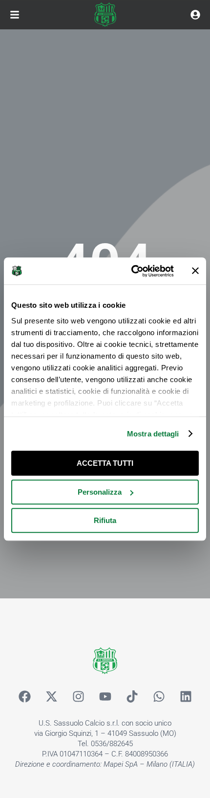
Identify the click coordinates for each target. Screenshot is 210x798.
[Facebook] (24, 696)
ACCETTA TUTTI (105, 463)
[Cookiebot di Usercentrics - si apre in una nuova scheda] (132, 271)
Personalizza (100, 492)
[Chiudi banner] (195, 271)
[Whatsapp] (159, 696)
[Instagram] (78, 696)
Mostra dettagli (153, 434)
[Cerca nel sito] (195, 15)
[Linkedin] (185, 696)
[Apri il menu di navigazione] (15, 15)
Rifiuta (105, 520)
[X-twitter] (51, 696)
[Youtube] (105, 696)
